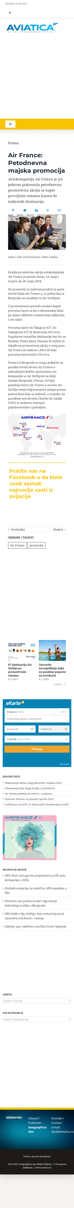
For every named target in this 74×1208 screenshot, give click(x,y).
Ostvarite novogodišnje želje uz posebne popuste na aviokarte (52, 670)
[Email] (59, 210)
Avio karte (64, 764)
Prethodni (18, 530)
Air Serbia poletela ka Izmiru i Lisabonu (28, 793)
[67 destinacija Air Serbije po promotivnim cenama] (21, 642)
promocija (36, 545)
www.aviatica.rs (43, 1167)
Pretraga (37, 749)
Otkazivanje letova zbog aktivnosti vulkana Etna (33, 783)
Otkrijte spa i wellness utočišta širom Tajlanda (35, 926)
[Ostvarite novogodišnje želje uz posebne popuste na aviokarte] (52, 642)
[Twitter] (25, 210)
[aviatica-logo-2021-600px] (32, 23)
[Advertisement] (37, 76)
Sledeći (58, 530)
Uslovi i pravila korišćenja (37, 1156)
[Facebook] (13, 210)
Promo (13, 143)
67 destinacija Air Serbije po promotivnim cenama (20, 670)
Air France (17, 545)
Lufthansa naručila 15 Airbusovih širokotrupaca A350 (37, 804)
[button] (9, 660)
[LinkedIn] (36, 210)
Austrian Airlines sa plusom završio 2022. (29, 799)
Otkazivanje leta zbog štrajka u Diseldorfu (30, 788)
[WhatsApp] (48, 210)
